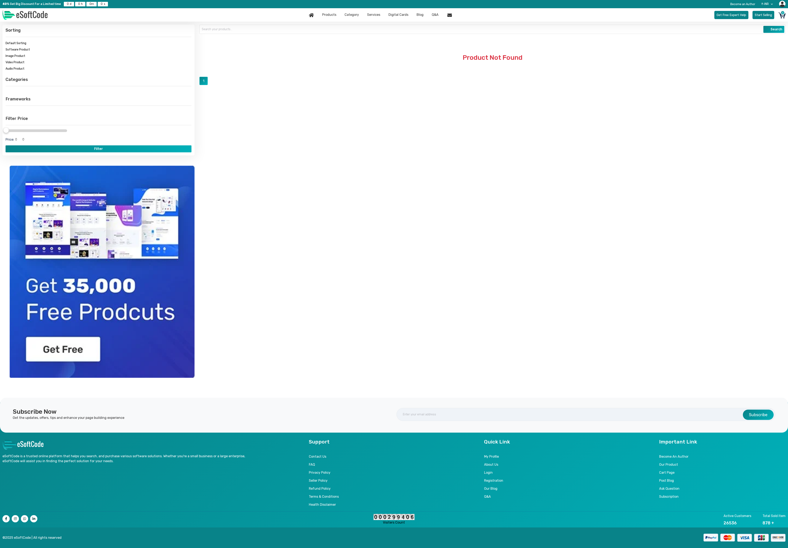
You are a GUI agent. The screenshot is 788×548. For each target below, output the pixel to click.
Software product (18, 49)
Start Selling (763, 15)
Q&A (435, 15)
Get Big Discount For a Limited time (31, 4)
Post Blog (666, 481)
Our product (668, 464)
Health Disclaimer (322, 505)
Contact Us (317, 456)
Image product (15, 56)
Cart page (667, 472)
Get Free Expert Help (731, 15)
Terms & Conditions (324, 497)
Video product (15, 62)
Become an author (673, 456)
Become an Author (742, 4)
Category (352, 15)
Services (373, 15)
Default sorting (16, 43)
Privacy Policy (319, 472)
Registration (493, 481)
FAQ (312, 464)
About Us (491, 464)
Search (776, 29)
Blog (420, 15)
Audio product (15, 68)
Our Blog (490, 489)
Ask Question (669, 489)
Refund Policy (320, 489)
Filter (98, 149)
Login (488, 472)
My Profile (491, 456)
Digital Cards (398, 15)
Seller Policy (318, 481)
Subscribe (758, 414)
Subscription (669, 497)
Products (329, 15)
